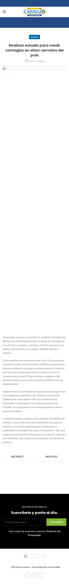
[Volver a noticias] (34, 456)
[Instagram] (41, 575)
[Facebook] (27, 575)
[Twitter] (34, 575)
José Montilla (54, 567)
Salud (34, 37)
